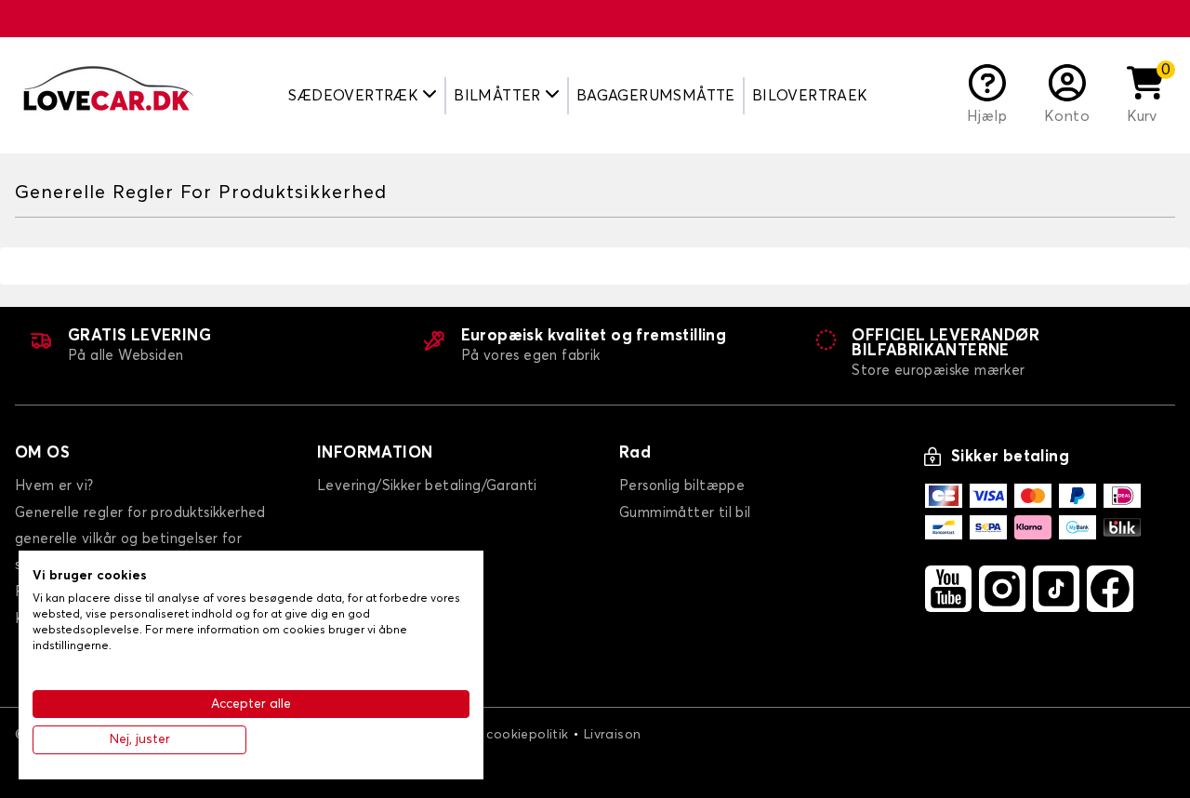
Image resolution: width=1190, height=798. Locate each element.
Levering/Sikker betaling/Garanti (427, 486)
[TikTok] (1056, 588)
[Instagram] (1002, 588)
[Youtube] (948, 588)
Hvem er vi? (54, 486)
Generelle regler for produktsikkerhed (140, 513)
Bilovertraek (810, 95)
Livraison (612, 734)
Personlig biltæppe (682, 486)
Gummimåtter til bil (685, 513)
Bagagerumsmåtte (655, 95)
